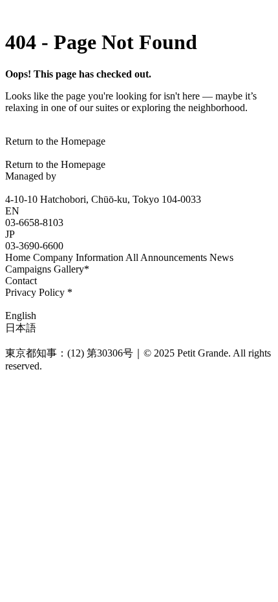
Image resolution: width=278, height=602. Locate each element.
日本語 (20, 327)
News (221, 257)
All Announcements (166, 257)
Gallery (71, 269)
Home (17, 257)
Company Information (78, 257)
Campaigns (28, 269)
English (20, 315)
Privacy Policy (38, 292)
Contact (21, 280)
